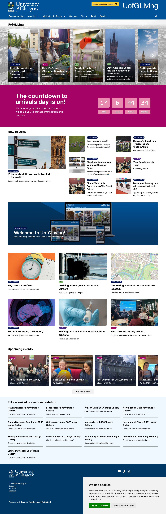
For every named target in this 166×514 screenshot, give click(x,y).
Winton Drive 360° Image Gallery (101, 407)
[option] (23, 55)
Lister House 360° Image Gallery (63, 436)
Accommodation (16, 16)
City (82, 16)
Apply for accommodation (103, 4)
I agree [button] (94, 505)
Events (103, 16)
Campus (73, 16)
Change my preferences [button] (123, 505)
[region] (83, 55)
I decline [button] (104, 505)
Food (93, 16)
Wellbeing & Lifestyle (52, 16)
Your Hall (32, 16)
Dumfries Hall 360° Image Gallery (140, 436)
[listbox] (83, 55)
